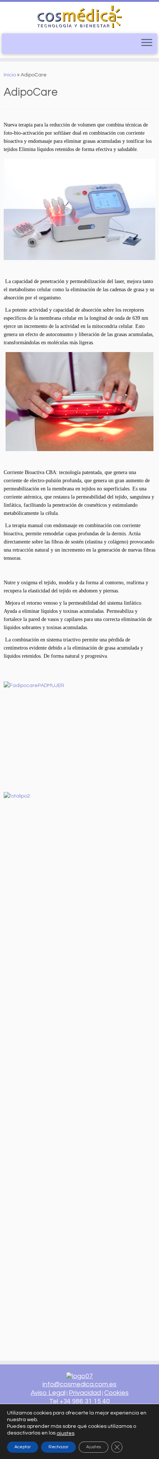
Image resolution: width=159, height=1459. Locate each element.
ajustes (65, 1433)
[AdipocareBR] (79, 209)
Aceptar (22, 1446)
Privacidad (85, 1392)
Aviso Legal (48, 1392)
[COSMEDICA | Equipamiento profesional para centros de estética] (79, 17)
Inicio (10, 75)
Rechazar (58, 1446)
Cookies (116, 1392)
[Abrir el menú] (146, 43)
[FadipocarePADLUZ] (79, 401)
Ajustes (93, 1446)
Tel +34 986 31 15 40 (79, 1401)
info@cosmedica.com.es (79, 1384)
